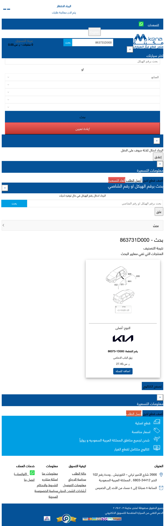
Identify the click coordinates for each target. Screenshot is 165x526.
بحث (67, 42)
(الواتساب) (21, 474)
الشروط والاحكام (47, 485)
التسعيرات (153, 24)
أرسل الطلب (133, 180)
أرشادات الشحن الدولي (72, 490)
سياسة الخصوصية (46, 490)
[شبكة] (4, 9)
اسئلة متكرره (50, 479)
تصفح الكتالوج (152, 386)
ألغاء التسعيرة (116, 180)
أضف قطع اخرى (153, 180)
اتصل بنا (29, 479)
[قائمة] (8, 9)
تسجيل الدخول (54, 31)
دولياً (82, 440)
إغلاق (158, 157)
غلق (159, 212)
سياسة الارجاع (77, 479)
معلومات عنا (50, 473)
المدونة (53, 496)
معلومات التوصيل (74, 485)
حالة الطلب (79, 473)
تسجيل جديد (72, 31)
